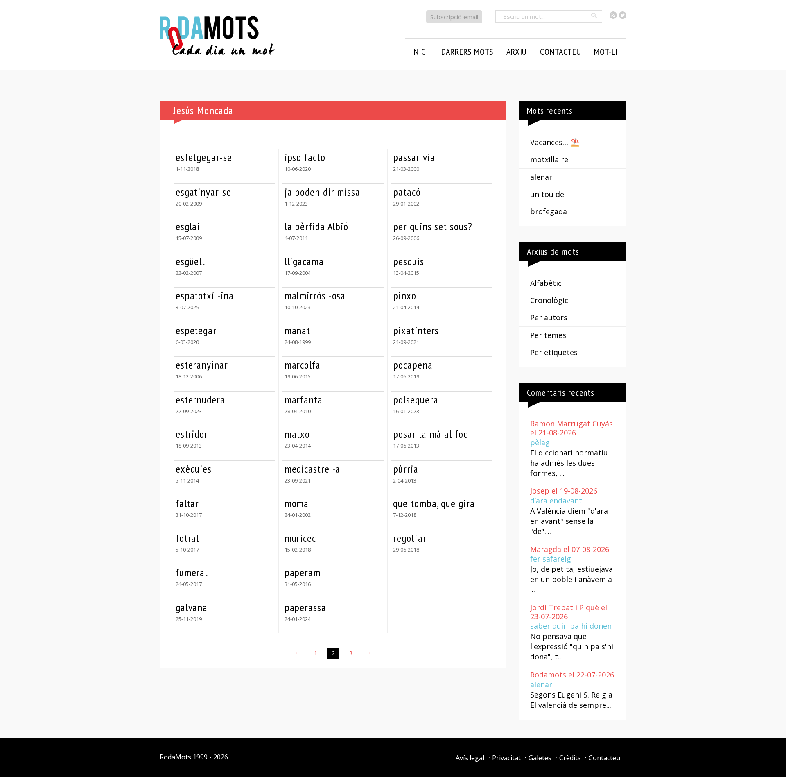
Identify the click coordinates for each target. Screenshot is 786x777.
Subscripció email (454, 17)
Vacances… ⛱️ (554, 142)
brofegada (548, 211)
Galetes (540, 757)
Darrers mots (467, 51)
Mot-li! (607, 51)
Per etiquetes (554, 352)
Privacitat (506, 757)
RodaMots (175, 756)
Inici (420, 51)
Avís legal (470, 757)
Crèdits (570, 757)
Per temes (548, 335)
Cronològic (549, 300)
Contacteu (604, 757)
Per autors (548, 317)
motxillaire (549, 159)
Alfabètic (546, 283)
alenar (541, 177)
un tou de (547, 194)
